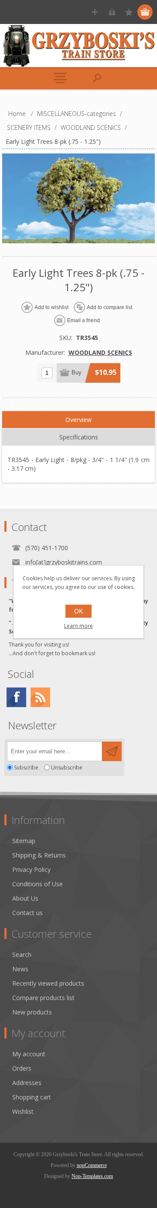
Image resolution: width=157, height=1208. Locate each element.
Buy (77, 372)
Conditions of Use (37, 884)
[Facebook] (16, 697)
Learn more (78, 626)
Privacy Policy (31, 869)
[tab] (78, 420)
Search (21, 954)
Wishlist (23, 1111)
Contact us (27, 913)
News (20, 969)
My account (28, 1054)
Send (112, 751)
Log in (111, 12)
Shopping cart (31, 1097)
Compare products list (43, 998)
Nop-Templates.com (92, 1176)
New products (32, 1012)
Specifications (78, 437)
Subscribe (26, 767)
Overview (78, 419)
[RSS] (40, 697)
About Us (25, 898)
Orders (21, 1068)
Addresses (26, 1083)
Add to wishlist (51, 307)
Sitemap (23, 841)
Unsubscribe (66, 767)
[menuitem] (82, 841)
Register (94, 12)
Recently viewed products (48, 983)
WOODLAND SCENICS (100, 352)
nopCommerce (92, 1165)
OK (78, 611)
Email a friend (83, 320)
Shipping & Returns (39, 855)
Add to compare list (109, 307)
